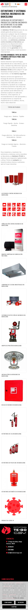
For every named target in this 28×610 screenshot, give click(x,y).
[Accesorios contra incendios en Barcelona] (14, 179)
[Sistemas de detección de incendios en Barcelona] (14, 301)
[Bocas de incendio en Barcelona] (14, 390)
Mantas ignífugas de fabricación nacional (12, 255)
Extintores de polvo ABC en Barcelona (13, 463)
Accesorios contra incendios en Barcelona (12, 194)
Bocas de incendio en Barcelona (11, 405)
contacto (16, 160)
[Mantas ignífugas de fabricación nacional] (14, 240)
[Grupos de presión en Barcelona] (14, 331)
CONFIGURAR (8, 602)
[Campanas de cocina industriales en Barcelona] (14, 270)
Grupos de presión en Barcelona (11, 346)
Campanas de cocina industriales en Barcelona (13, 285)
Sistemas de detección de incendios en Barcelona (13, 316)
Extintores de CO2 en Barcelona (11, 434)
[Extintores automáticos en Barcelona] (14, 477)
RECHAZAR (21, 602)
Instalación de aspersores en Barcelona (11, 375)
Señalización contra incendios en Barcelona (12, 224)
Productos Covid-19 (8, 520)
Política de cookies (18, 598)
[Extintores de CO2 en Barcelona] (14, 419)
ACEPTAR (14, 607)
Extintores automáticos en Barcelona (14, 492)
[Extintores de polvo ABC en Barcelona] (14, 448)
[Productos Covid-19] (14, 506)
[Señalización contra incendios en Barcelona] (14, 209)
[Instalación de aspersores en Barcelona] (14, 360)
